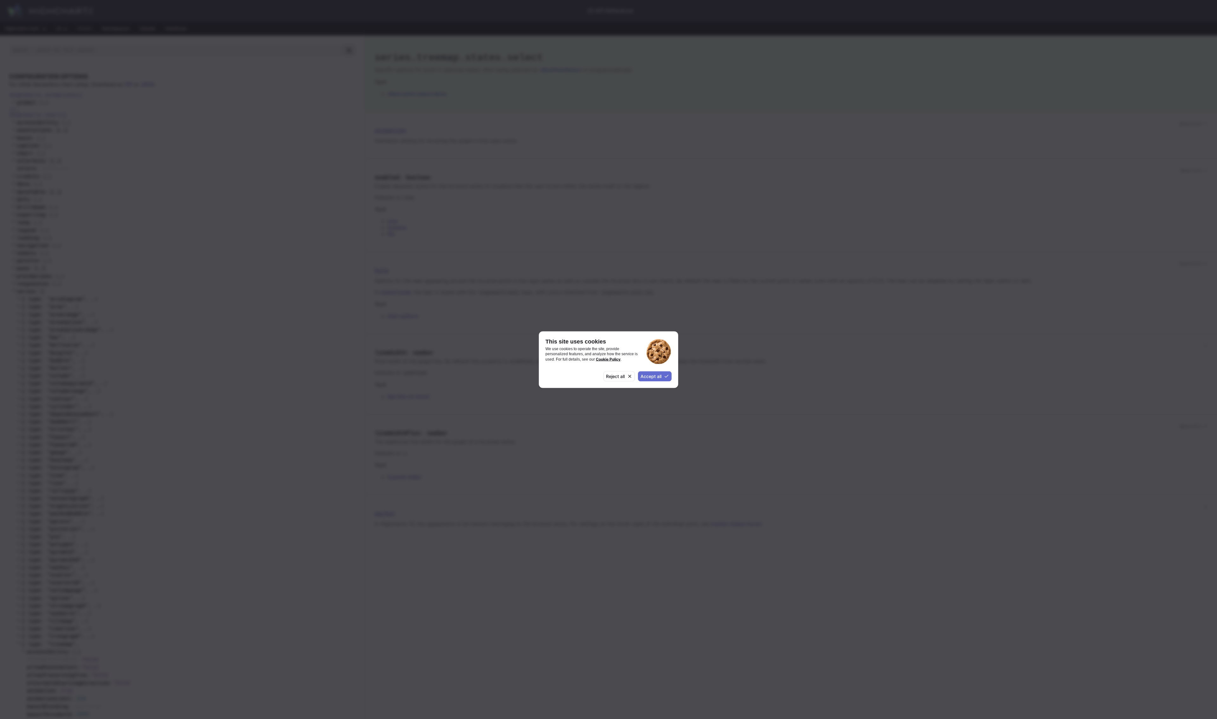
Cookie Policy (608, 358)
